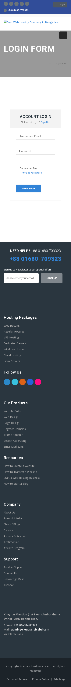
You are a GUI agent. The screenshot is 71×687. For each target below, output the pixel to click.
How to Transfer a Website (20, 472)
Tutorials (9, 585)
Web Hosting (12, 325)
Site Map (59, 679)
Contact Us (10, 573)
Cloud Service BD (40, 666)
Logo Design (12, 423)
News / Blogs (12, 524)
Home (49, 63)
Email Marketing (13, 446)
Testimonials (12, 542)
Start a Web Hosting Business (22, 478)
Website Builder (13, 411)
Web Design (11, 417)
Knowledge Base (14, 579)
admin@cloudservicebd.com (30, 629)
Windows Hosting (14, 349)
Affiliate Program (14, 548)
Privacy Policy (41, 679)
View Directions (13, 634)
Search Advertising (15, 440)
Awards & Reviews (15, 536)
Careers (8, 530)
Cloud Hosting (12, 355)
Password (24, 151)
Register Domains (15, 429)
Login (61, 4)
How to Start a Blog (16, 483)
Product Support (14, 567)
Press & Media (13, 518)
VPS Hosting (11, 337)
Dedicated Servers (15, 343)
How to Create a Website (19, 466)
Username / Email (29, 136)
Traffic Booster (13, 435)
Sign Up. (45, 122)
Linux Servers (12, 361)
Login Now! (28, 188)
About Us (9, 512)
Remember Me (28, 168)
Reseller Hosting (14, 331)
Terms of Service (17, 679)
